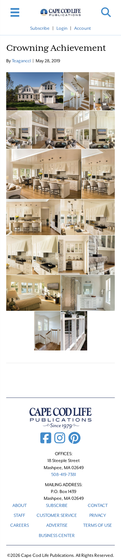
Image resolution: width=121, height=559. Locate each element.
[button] (106, 12)
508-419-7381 (63, 474)
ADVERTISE (57, 525)
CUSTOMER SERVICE (57, 515)
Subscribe (40, 28)
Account (82, 28)
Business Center (57, 535)
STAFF (19, 515)
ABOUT (19, 505)
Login (61, 28)
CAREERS (19, 525)
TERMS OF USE (97, 525)
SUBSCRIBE (57, 505)
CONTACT (98, 505)
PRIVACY (97, 515)
